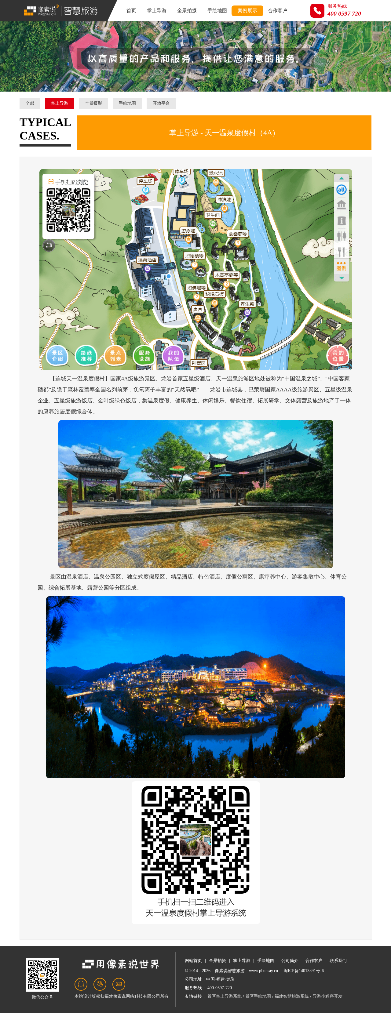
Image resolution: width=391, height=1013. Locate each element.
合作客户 (277, 10)
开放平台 (161, 103)
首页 (131, 10)
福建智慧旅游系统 (292, 996)
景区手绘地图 (258, 996)
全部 (30, 103)
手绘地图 (217, 10)
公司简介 (289, 960)
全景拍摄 (187, 10)
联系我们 (338, 960)
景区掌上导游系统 (224, 996)
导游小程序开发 (327, 996)
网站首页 (193, 960)
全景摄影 (93, 103)
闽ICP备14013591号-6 (303, 970)
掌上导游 (156, 10)
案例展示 (247, 10)
